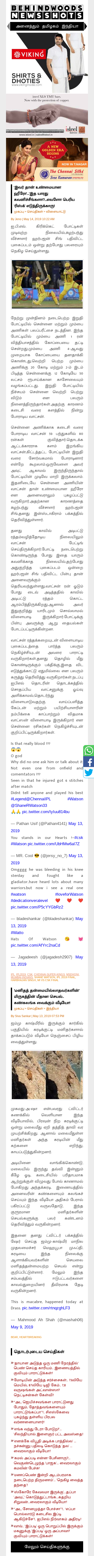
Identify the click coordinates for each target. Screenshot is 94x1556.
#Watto (17, 932)
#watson (18, 894)
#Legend (18, 799)
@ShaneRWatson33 (29, 805)
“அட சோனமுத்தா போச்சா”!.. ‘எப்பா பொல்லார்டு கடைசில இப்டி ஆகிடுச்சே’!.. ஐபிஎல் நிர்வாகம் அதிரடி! (47, 1514)
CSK (30, 974)
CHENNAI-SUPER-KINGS (49, 974)
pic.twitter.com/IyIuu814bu (45, 811)
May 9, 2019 (22, 1327)
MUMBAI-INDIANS (22, 977)
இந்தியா (70, 26)
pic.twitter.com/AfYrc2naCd (35, 945)
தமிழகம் (50, 26)
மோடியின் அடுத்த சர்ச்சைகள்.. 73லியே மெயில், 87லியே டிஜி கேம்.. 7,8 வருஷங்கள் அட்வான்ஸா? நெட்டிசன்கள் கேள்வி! (48, 1388)
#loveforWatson (69, 894)
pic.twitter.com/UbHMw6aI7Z (54, 844)
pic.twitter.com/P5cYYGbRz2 (37, 907)
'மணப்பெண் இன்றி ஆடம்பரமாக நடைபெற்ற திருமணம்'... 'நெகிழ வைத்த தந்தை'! (48, 1480)
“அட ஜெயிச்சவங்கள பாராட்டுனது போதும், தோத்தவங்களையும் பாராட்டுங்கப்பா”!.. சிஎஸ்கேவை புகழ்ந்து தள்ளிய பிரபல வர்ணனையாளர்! (44, 1412)
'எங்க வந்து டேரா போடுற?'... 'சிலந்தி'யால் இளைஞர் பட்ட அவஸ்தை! (48, 1432)
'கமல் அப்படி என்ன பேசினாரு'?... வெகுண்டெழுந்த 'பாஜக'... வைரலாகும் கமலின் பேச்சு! (47, 1463)
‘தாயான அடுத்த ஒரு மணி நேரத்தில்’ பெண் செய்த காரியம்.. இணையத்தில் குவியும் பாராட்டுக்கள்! (47, 1368)
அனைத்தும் (27, 26)
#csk (78, 837)
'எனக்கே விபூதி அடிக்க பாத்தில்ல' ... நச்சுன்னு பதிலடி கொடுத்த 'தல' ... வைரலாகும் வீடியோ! (45, 1446)
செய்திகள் (35, 211)
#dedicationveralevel (29, 900)
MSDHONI (72, 974)
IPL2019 (21, 974)
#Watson (75, 799)
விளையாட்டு (56, 211)
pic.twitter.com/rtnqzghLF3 (46, 1308)
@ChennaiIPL (38, 799)
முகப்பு (19, 211)
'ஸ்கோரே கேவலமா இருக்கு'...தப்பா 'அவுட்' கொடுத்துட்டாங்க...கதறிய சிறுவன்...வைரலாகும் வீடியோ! (45, 1497)
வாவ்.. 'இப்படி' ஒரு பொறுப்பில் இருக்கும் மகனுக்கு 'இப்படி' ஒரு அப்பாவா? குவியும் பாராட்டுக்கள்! (48, 1531)
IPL (13, 974)
